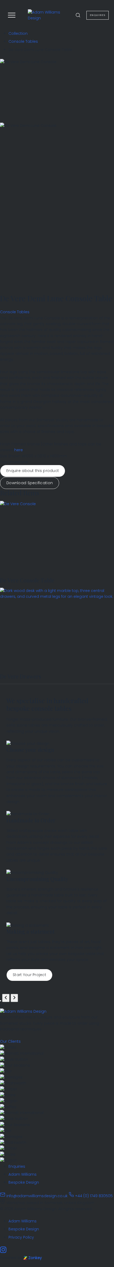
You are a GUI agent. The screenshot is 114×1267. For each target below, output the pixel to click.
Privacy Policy (21, 1237)
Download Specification (29, 483)
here (18, 450)
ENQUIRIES (97, 15)
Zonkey (34, 1257)
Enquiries (16, 1166)
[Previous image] (6, 998)
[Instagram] (3, 1251)
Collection (18, 33)
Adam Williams (22, 1174)
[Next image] (14, 998)
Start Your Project (29, 974)
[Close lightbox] (0, 1000)
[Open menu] (11, 15)
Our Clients (10, 1041)
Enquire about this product (32, 470)
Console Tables (23, 41)
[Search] (78, 15)
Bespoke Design (23, 1182)
